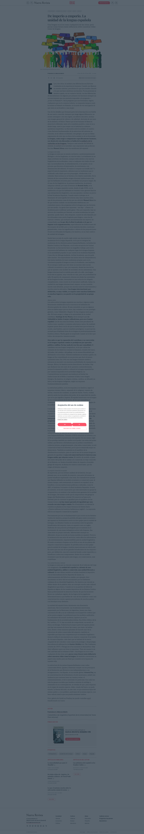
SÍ (79, 424)
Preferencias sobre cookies (72, 428)
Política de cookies (62, 419)
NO (65, 424)
